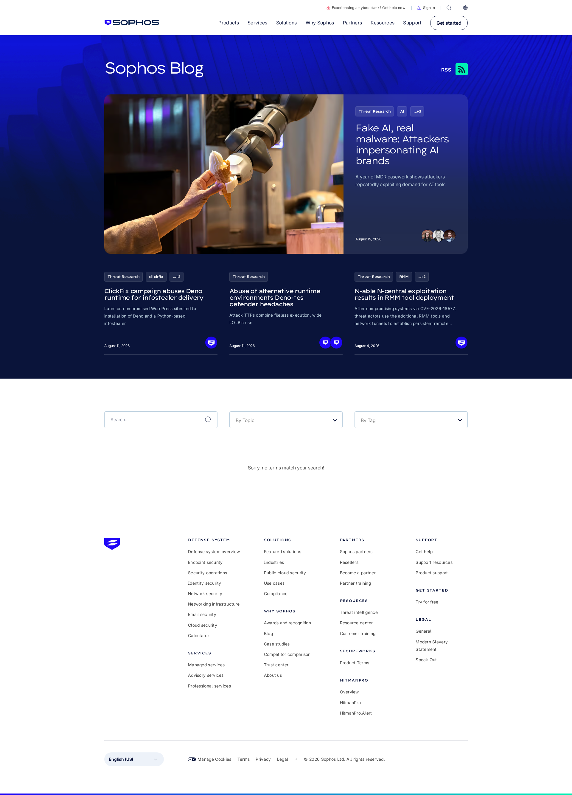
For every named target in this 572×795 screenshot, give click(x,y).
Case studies (277, 643)
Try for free (427, 601)
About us (273, 675)
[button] (426, 7)
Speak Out (426, 659)
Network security (205, 593)
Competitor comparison (287, 654)
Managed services (206, 664)
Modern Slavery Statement (432, 645)
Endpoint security (205, 562)
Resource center (356, 622)
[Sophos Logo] (131, 23)
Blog (268, 633)
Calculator (198, 635)
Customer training (358, 633)
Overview (349, 691)
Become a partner (358, 572)
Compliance (276, 593)
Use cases (274, 583)
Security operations (207, 572)
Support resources (434, 562)
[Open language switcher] (465, 7)
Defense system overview (214, 551)
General (423, 631)
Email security (202, 614)
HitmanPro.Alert (356, 712)
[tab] (214, 540)
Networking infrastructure (214, 603)
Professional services (209, 685)
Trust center (276, 664)
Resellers (349, 562)
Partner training (355, 583)
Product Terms (354, 662)
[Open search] (449, 7)
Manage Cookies (214, 759)
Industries (274, 562)
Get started (448, 23)
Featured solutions (282, 551)
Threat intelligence (359, 612)
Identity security (204, 583)
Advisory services (206, 675)
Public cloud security (285, 572)
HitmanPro (350, 702)
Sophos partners (356, 551)
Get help (424, 551)
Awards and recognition (287, 622)
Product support (432, 572)
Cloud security (202, 625)
